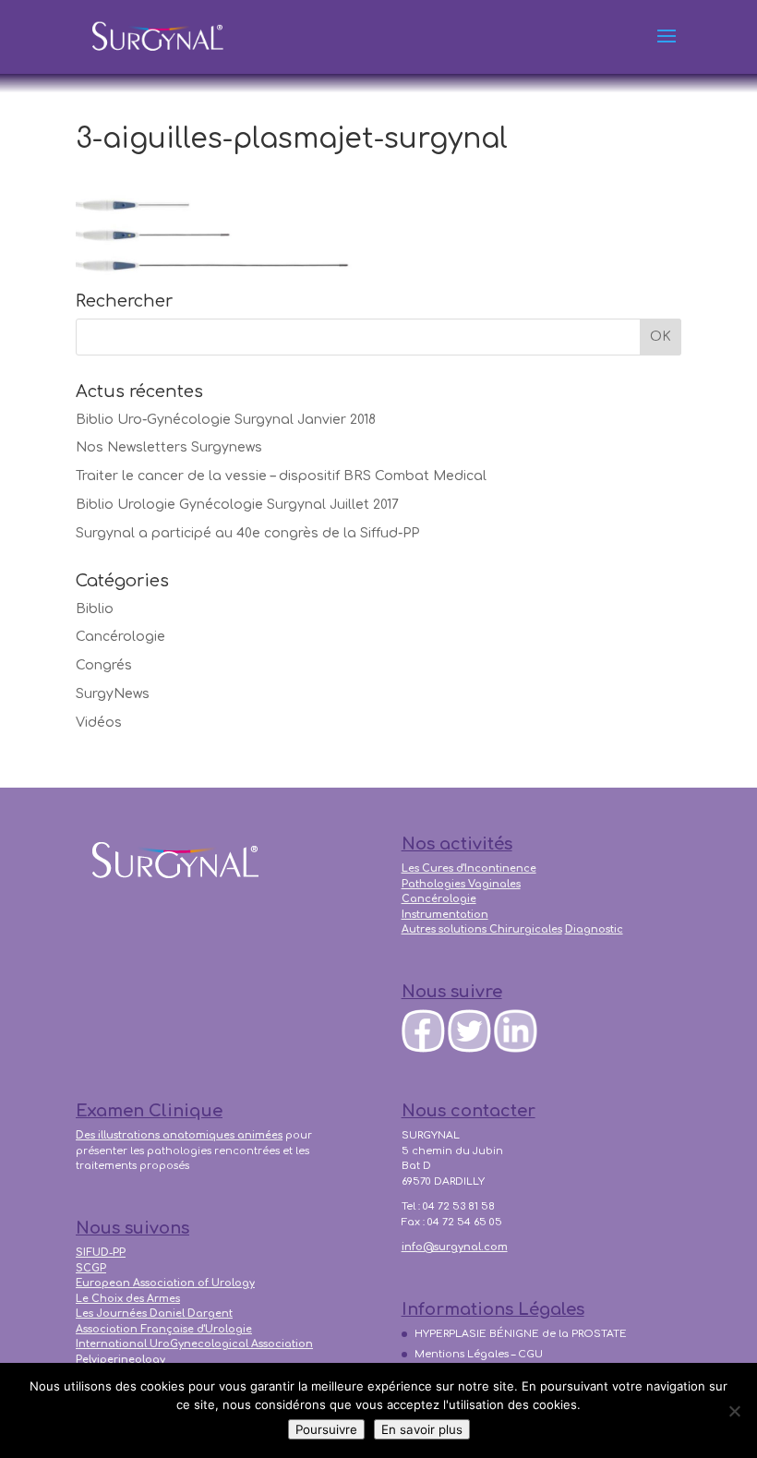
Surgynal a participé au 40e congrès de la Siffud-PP (247, 533)
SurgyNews (113, 694)
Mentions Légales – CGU (479, 1354)
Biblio (95, 609)
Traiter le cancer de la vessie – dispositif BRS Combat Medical (281, 476)
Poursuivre (326, 1429)
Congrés (104, 665)
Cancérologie (120, 637)
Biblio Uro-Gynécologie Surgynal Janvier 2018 (226, 420)
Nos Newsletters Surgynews (169, 447)
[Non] (734, 1411)
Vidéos (99, 722)
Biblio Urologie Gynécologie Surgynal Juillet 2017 (237, 505)
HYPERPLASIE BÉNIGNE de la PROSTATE (521, 1334)
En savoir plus (422, 1429)
